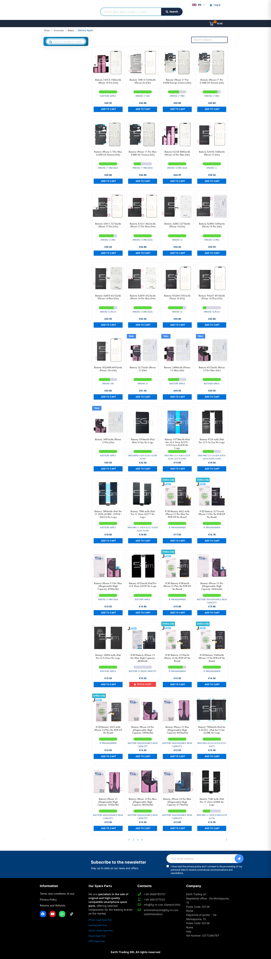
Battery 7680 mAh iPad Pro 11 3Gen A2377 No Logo (143, 514)
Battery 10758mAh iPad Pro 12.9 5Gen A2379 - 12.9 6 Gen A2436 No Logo (177, 443)
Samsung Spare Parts (97, 925)
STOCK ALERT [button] (144, 684)
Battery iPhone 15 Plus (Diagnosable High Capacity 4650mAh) (177, 730)
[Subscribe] (239, 858)
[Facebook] (43, 914)
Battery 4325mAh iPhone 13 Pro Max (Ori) (212, 369)
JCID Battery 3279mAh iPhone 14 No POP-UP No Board (177, 658)
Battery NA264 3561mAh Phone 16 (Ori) (177, 297)
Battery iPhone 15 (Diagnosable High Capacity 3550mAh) (108, 802)
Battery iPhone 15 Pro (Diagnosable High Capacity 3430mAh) (211, 586)
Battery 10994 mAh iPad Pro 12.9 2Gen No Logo (108, 656)
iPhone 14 (177, 240)
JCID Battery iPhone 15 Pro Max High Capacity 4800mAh (143, 658)
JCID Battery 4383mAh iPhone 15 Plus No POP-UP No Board (177, 586)
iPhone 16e (108, 383)
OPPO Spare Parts (96, 941)
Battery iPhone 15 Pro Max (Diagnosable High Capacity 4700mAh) (108, 586)
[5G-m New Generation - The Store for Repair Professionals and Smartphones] (58, 10)
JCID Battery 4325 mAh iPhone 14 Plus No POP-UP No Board (108, 730)
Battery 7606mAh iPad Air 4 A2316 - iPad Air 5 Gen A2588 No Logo (211, 730)
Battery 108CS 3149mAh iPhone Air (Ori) (143, 81)
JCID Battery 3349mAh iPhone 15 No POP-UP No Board (212, 658)
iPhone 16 (177, 312)
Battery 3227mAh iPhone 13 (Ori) (143, 369)
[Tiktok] (72, 914)
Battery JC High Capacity (143, 671)
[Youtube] (52, 914)
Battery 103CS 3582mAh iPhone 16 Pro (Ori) (108, 81)
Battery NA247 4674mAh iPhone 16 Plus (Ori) (212, 297)
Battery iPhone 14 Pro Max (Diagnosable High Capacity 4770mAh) (177, 802)
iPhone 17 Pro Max (108, 168)
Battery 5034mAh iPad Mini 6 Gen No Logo (142, 441)
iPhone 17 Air (143, 96)
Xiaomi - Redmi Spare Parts (100, 930)
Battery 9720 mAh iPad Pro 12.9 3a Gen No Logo (212, 441)
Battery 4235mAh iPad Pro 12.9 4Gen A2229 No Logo (143, 585)
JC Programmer (177, 527)
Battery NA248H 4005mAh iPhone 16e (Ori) (108, 369)
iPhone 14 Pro (211, 240)
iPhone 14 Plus (108, 312)
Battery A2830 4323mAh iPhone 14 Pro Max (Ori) (143, 297)
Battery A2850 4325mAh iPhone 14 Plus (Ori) (108, 297)
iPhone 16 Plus (212, 312)
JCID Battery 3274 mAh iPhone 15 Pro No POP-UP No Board (211, 514)
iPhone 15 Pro (108, 240)
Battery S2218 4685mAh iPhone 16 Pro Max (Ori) (177, 153)
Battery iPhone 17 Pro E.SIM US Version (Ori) (212, 81)
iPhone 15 (212, 168)
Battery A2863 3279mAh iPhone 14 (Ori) (177, 225)
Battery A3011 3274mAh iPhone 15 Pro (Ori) (108, 225)
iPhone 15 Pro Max (143, 240)
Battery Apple (108, 96)
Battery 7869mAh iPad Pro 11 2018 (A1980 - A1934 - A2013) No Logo (108, 514)
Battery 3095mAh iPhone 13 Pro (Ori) (108, 441)
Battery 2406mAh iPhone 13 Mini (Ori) (177, 369)
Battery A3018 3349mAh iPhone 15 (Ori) (212, 153)
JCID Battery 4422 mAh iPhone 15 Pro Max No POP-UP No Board (177, 514)
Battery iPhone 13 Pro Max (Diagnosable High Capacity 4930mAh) (143, 802)
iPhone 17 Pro (177, 96)
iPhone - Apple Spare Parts (100, 920)
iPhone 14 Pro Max (143, 312)
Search (173, 11)
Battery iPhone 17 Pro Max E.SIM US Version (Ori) (108, 153)
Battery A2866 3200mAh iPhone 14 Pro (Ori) (212, 225)
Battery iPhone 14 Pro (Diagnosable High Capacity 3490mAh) (142, 730)
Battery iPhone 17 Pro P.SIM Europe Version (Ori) (177, 81)
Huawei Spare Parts (97, 936)
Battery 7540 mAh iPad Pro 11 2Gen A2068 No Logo (212, 802)
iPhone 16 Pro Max (177, 168)
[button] (108, 109)
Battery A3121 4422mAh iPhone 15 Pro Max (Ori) (143, 225)
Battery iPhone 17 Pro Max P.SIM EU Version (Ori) (143, 153)
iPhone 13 (143, 383)
